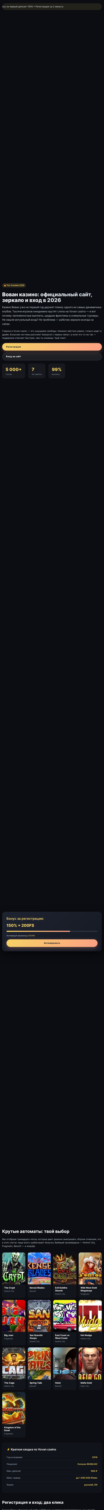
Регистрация (13, 346)
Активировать (52, 943)
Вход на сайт (13, 356)
